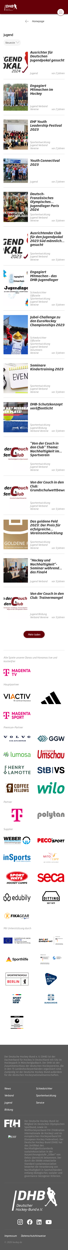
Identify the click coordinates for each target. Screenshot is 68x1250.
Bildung (8, 1109)
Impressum (10, 1235)
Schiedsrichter (44, 1088)
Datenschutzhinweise (33, 1235)
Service (40, 1102)
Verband (9, 1095)
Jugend (8, 1102)
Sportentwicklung (46, 1095)
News (7, 1088)
